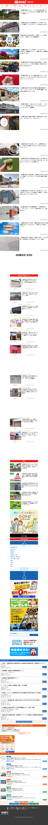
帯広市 (11, 564)
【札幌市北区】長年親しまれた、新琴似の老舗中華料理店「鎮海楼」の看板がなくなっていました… (30, 347)
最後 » (30, 255)
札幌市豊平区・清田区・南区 (15, 556)
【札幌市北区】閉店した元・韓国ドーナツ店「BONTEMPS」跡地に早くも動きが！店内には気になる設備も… (30, 420)
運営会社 (14, 807)
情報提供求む (19, 807)
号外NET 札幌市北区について (23, 809)
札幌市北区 (30, 2)
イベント (37, 6)
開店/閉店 (15, 6)
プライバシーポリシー (12, 809)
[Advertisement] (24, 136)
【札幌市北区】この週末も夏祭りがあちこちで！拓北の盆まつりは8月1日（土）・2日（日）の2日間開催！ (30, 377)
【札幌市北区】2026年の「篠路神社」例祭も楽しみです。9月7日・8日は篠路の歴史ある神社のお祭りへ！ (30, 493)
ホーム (9, 807)
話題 (33, 6)
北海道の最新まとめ (13, 547)
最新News (7, 6)
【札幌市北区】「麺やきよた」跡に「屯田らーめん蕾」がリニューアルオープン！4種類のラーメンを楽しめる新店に (30, 334)
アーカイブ (45, 6)
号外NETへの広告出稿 (28, 807)
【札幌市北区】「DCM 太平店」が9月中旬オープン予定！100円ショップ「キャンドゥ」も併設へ (30, 294)
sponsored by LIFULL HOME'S (40, 753)
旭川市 (11, 566)
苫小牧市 (11, 562)
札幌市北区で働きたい (5, 660)
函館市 (11, 560)
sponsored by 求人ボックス (15, 660)
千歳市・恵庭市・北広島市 (14, 558)
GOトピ (2, 6)
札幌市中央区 (12, 549)
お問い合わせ (36, 807)
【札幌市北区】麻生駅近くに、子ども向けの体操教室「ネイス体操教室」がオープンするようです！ (30, 503)
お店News (20, 6)
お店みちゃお (25, 6)
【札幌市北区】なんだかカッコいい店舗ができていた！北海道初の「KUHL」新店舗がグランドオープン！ (30, 307)
